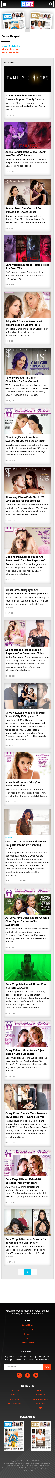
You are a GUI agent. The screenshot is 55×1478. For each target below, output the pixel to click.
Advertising (27, 1329)
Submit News (27, 1325)
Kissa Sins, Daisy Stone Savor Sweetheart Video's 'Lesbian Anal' (25, 439)
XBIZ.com (14, 1390)
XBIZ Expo (40, 1403)
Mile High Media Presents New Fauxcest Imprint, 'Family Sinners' (24, 97)
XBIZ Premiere (14, 1403)
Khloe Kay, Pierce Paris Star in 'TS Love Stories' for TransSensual (24, 499)
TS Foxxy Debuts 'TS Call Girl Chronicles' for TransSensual (21, 379)
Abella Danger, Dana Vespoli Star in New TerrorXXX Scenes (25, 154)
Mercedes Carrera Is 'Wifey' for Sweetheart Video (23, 784)
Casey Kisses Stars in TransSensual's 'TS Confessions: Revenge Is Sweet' (26, 1115)
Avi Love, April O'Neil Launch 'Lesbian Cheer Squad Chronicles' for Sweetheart (27, 921)
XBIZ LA (40, 1390)
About (27, 1338)
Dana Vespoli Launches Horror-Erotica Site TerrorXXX (27, 266)
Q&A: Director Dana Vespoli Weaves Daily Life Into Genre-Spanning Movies (25, 845)
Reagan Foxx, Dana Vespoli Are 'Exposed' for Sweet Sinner (23, 210)
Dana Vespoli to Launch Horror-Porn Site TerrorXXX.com (26, 986)
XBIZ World (15, 1399)
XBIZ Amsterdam (40, 1399)
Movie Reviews (10, 49)
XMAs (40, 1408)
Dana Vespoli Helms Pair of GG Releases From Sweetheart (23, 1181)
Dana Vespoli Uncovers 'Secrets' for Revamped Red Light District (25, 1241)
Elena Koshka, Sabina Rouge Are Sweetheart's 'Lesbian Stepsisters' (25, 558)
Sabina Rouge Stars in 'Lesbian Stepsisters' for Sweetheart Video (24, 651)
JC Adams (9, 881)
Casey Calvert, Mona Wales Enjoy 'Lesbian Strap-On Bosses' (24, 1052)
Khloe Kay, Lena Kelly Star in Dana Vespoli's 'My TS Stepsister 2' (25, 714)
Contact (27, 1333)
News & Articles (11, 46)
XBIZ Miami (40, 1394)
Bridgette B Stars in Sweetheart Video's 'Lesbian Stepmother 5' (23, 323)
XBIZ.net (14, 1394)
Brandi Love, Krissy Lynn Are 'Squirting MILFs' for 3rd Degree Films (27, 592)
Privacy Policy (27, 1342)
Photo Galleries (10, 52)
